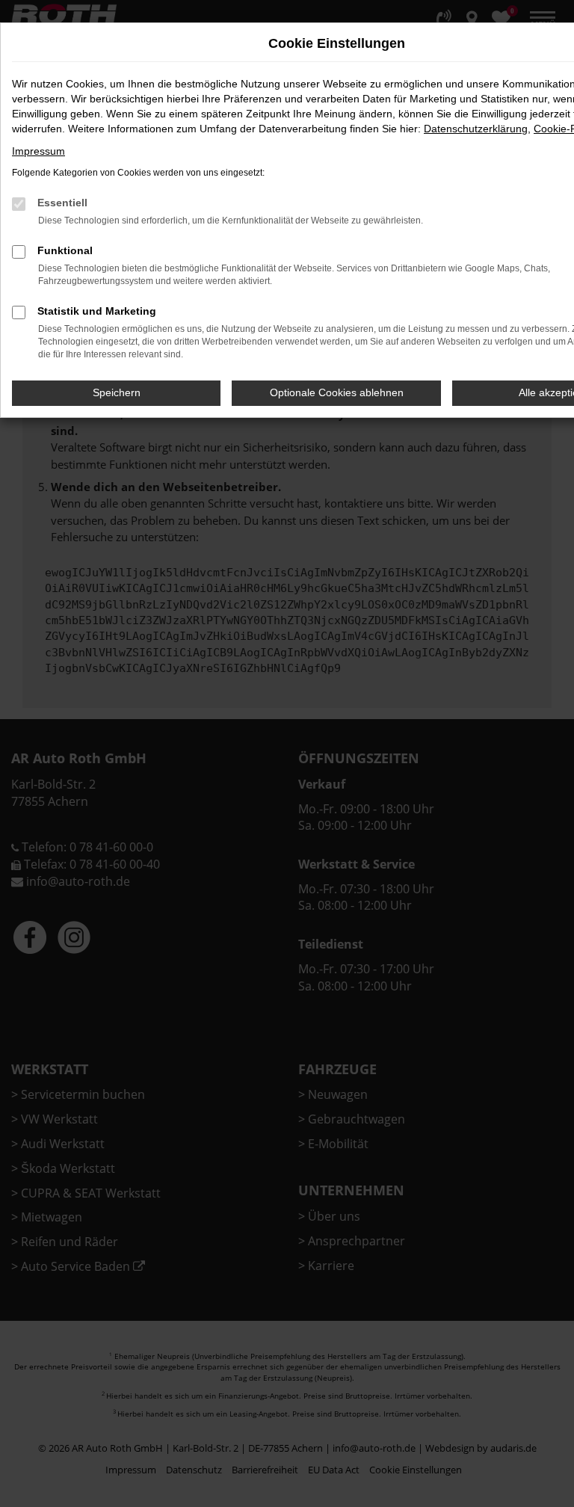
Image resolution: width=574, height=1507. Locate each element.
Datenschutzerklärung (476, 129)
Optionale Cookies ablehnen (337, 392)
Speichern (117, 392)
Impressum (38, 151)
